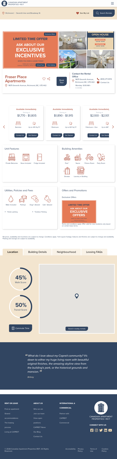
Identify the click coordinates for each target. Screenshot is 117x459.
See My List (84, 13)
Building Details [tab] (37, 252)
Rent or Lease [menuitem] (11, 403)
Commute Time (22, 328)
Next (113, 127)
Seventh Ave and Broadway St (28, 13)
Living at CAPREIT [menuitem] (12, 432)
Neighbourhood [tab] (66, 252)
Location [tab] (12, 252)
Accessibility (70, 449)
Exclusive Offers (50, 34)
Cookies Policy (105, 450)
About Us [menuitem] (38, 403)
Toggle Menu (112, 3)
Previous (4, 127)
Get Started (32, 135)
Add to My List (44, 79)
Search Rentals (106, 13)
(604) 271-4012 (106, 79)
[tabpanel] (58, 298)
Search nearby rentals (76, 328)
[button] (77, 296)
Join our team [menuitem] (38, 413)
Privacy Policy (81, 450)
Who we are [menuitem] (38, 409)
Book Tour (61, 81)
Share (48, 79)
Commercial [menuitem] (64, 422)
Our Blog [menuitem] (37, 432)
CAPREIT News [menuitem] (39, 427)
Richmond (9, 13)
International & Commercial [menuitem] (67, 405)
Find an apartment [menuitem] (12, 409)
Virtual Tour (40, 65)
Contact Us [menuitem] (37, 436)
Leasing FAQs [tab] (94, 252)
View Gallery (51, 65)
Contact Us (104, 82)
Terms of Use (93, 450)
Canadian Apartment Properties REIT (15, 3)
